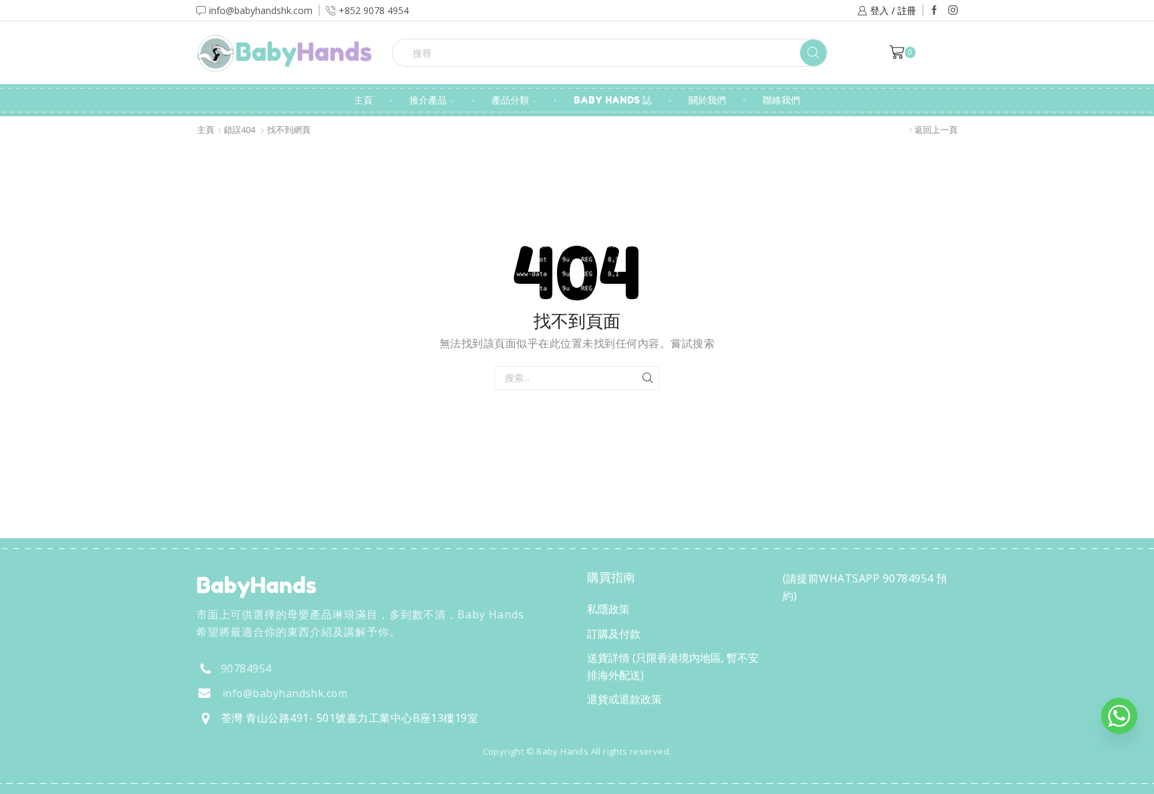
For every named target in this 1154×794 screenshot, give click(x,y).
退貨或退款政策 (624, 699)
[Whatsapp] (1119, 716)
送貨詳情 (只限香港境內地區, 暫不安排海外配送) (673, 666)
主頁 (363, 100)
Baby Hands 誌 (613, 100)
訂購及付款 (613, 633)
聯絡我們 (781, 100)
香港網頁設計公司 (284, 780)
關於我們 (707, 100)
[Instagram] (953, 10)
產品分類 (510, 100)
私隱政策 (608, 609)
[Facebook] (934, 10)
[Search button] (813, 52)
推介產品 (428, 100)
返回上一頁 (936, 130)
